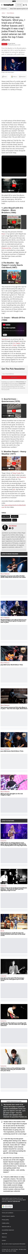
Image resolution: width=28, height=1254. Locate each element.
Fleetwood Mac (6, 248)
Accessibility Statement (8, 1230)
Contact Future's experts (8, 1216)
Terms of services (20, 381)
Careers (4, 1240)
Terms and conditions (7, 1212)
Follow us (15, 76)
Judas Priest (5, 516)
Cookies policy (5, 1223)
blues (3, 234)
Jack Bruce (5, 339)
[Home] (14, 1)
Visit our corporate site (14, 1201)
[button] (2, 5)
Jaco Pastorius (21, 477)
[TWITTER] (10, 528)
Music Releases (10, 13)
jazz (14, 489)
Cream (15, 345)
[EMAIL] (13, 528)
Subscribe (18, 4)
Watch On (5, 190)
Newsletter (23, 76)
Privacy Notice (22, 383)
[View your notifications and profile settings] (12, 4)
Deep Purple (17, 473)
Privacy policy (5, 1219)
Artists (3, 13)
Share (5, 76)
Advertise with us (6, 1226)
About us (4, 1237)
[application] (14, 164)
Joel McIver (12, 43)
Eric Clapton (17, 343)
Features (4, 44)
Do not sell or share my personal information (13, 1244)
